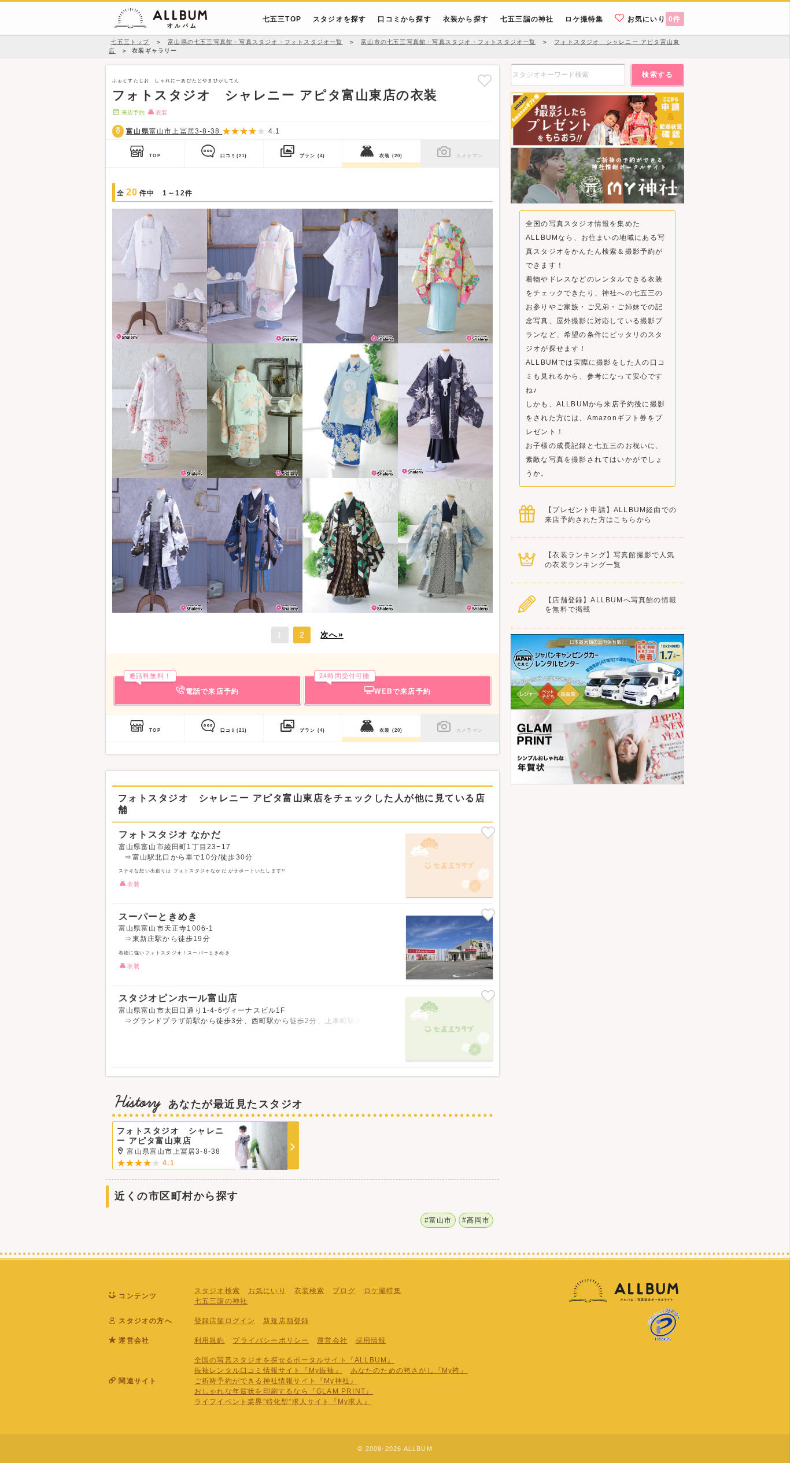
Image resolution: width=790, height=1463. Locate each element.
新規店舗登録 (286, 1321)
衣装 (391, 155)
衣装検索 (309, 1291)
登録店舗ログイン (225, 1321)
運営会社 (332, 1340)
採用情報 (371, 1340)
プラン (312, 155)
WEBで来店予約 (375, 685)
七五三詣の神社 (221, 1301)
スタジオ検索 (217, 1291)
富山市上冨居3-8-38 (174, 131)
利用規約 (209, 1340)
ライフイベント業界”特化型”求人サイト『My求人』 (282, 1402)
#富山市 (438, 1220)
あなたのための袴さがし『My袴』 (409, 1370)
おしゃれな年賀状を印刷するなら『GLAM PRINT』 (283, 1391)
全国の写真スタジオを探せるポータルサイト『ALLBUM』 (294, 1360)
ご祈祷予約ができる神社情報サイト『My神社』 (275, 1381)
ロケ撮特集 (383, 1291)
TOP (155, 155)
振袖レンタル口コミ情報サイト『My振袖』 (268, 1370)
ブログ (344, 1291)
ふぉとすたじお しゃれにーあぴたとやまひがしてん (176, 80)
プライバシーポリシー (270, 1340)
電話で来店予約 (184, 685)
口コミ (233, 155)
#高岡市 (476, 1220)
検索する (657, 75)
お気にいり (653, 19)
